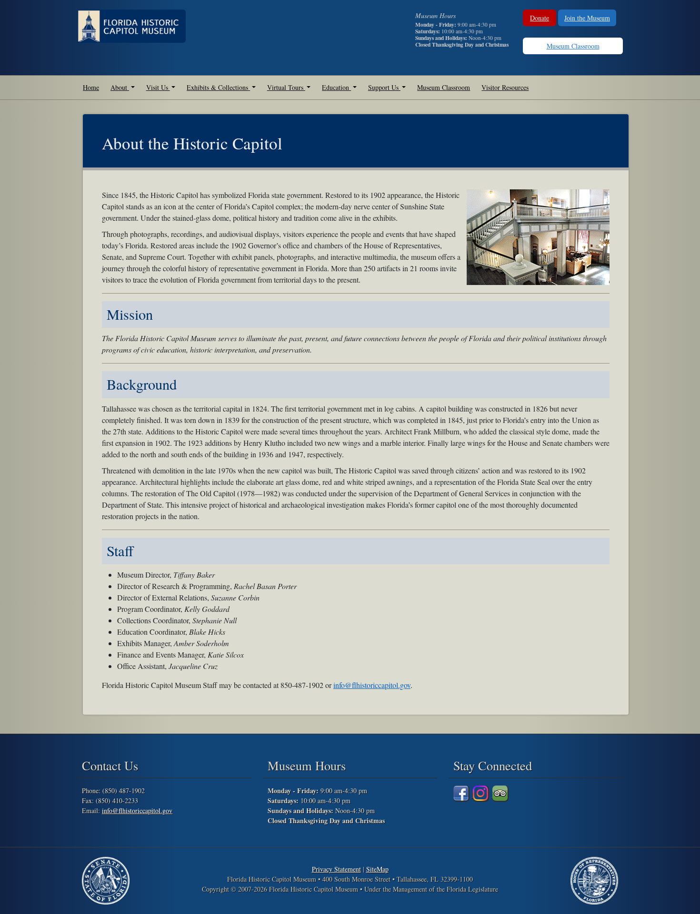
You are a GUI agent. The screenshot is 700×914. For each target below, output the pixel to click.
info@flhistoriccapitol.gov (371, 685)
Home (91, 87)
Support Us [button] (384, 87)
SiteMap (377, 869)
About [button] (119, 87)
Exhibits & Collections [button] (218, 87)
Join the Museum (587, 17)
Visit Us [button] (158, 87)
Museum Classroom (573, 45)
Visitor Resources (505, 87)
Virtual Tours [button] (286, 87)
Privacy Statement (336, 869)
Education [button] (336, 87)
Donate (539, 17)
